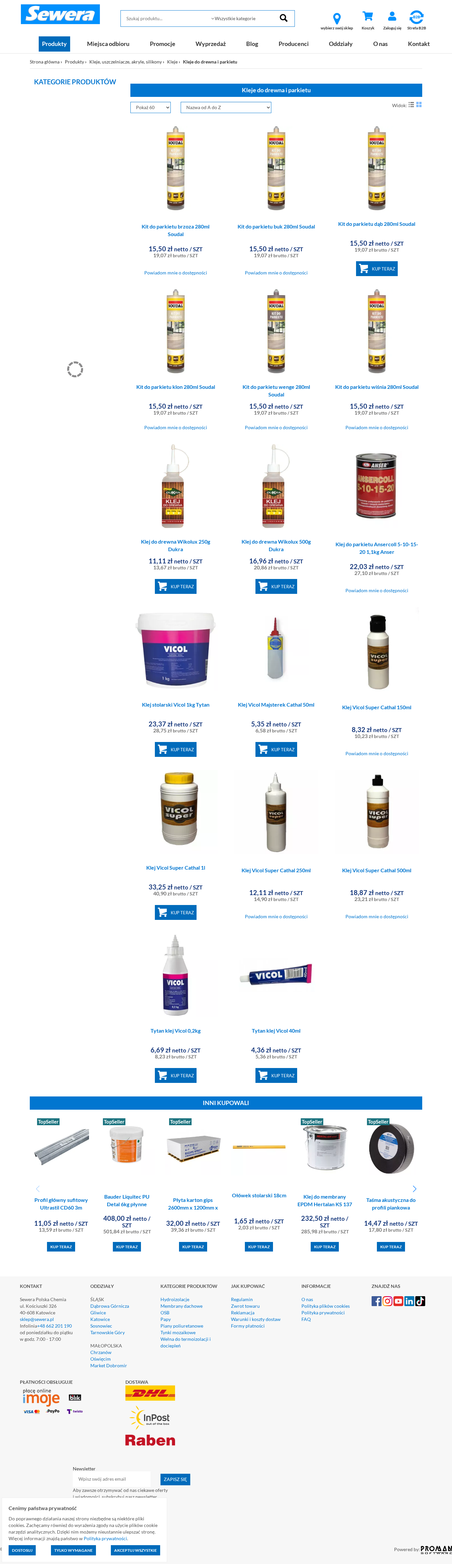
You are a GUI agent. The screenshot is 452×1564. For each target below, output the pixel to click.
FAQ (306, 1319)
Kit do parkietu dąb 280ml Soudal (376, 224)
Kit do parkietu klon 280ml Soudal (175, 387)
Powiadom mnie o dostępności (175, 272)
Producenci (294, 43)
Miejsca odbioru (108, 43)
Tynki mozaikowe (178, 1332)
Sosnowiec (101, 1326)
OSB (164, 1312)
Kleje (172, 61)
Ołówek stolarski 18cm (259, 1195)
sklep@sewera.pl (37, 1319)
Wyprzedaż (211, 43)
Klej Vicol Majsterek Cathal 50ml (276, 704)
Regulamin (242, 1299)
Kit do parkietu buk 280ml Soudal (276, 226)
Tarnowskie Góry (107, 1332)
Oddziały (341, 43)
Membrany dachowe (181, 1306)
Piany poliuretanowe (181, 1326)
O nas (380, 43)
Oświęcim (100, 1359)
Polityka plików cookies (325, 1306)
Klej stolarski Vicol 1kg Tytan (175, 704)
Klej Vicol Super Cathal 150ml (376, 707)
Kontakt (419, 43)
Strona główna (45, 61)
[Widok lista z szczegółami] (411, 104)
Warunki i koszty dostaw (256, 1319)
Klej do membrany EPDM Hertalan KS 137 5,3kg (324, 1204)
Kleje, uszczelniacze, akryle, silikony (125, 61)
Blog (252, 43)
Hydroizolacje (174, 1299)
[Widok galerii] (419, 104)
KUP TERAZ (383, 268)
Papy (165, 1319)
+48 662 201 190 (54, 1326)
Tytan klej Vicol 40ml (276, 1030)
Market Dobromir (108, 1365)
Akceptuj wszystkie (135, 1550)
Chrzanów (101, 1352)
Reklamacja (242, 1312)
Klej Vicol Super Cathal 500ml (376, 870)
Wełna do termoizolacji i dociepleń (185, 1342)
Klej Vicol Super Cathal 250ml (276, 870)
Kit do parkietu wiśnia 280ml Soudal (377, 387)
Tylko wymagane (73, 1550)
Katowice (100, 1319)
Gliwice (98, 1312)
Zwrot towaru (245, 1306)
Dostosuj (22, 1550)
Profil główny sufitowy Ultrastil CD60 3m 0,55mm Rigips (61, 1207)
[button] (414, 1189)
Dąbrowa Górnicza (109, 1306)
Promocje (162, 43)
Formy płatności (248, 1326)
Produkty (54, 43)
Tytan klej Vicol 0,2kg (176, 1030)
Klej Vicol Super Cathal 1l (175, 867)
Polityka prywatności (323, 1312)
